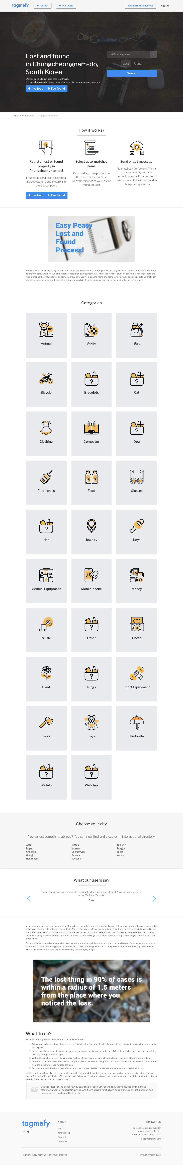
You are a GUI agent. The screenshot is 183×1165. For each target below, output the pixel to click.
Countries (62, 1141)
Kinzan (75, 845)
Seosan (75, 855)
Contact (62, 1137)
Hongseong (32, 858)
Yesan (120, 851)
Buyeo (29, 848)
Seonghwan (78, 851)
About (61, 1128)
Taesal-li (76, 858)
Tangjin (121, 848)
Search (132, 73)
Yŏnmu (120, 855)
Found (137, 63)
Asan (29, 845)
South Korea (28, 115)
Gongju (30, 855)
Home (16, 115)
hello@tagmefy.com (151, 1139)
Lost (126, 63)
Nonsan (75, 848)
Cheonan (31, 851)
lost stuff (77, 1093)
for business (64, 1133)
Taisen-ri (122, 845)
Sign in (165, 5)
